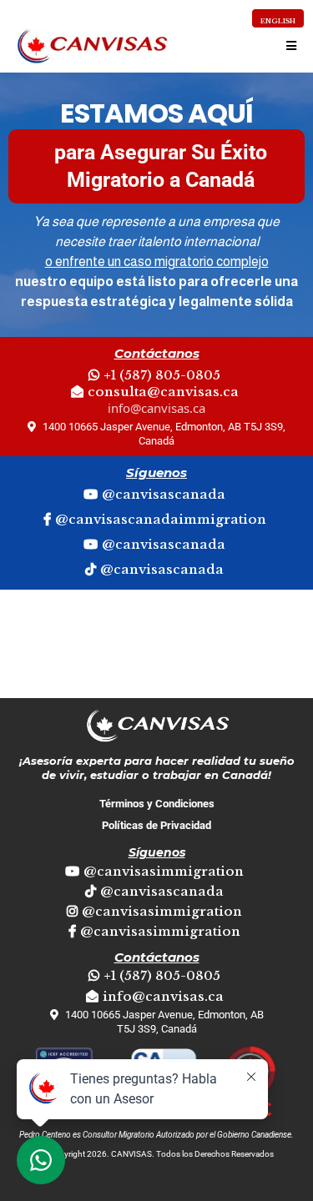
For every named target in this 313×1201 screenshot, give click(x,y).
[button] (288, 46)
